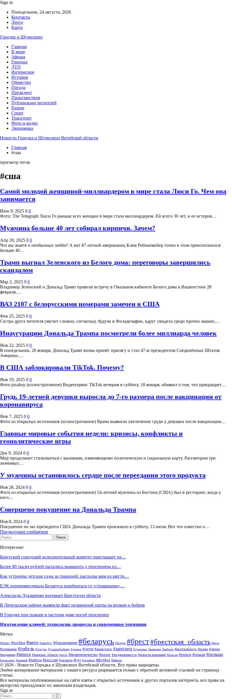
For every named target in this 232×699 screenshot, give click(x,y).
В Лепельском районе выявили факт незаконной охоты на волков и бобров (72, 605)
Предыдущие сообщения (24, 531)
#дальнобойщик (59, 649)
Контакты (20, 17)
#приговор (7, 660)
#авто (32, 642)
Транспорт (21, 118)
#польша (214, 654)
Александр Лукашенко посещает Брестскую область (50, 595)
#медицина (7, 655)
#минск (23, 654)
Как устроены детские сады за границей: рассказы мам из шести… (64, 576)
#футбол (103, 660)
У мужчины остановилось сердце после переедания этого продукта (103, 475)
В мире (18, 51)
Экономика (22, 128)
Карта (17, 27)
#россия (50, 659)
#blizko (5, 643)
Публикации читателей (34, 102)
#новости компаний (152, 655)
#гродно (41, 649)
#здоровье (140, 649)
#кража (203, 649)
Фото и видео (24, 123)
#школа (116, 660)
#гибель (26, 648)
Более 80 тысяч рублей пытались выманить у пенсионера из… (60, 566)
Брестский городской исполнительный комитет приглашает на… (63, 556)
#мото (63, 654)
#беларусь (96, 641)
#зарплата (122, 648)
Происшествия (25, 97)
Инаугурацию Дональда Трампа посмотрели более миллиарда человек (108, 333)
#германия (8, 649)
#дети (88, 648)
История (19, 77)
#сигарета (65, 660)
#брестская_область (180, 641)
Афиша (18, 56)
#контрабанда (186, 649)
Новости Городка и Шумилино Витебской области (49, 137)
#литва (214, 649)
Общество (21, 82)
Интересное (22, 72)
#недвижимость (124, 655)
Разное (17, 107)
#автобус (46, 643)
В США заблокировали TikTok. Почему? (62, 367)
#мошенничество (83, 655)
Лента (17, 22)
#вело (215, 643)
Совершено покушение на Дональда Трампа (68, 509)
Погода (18, 87)
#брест (138, 641)
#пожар (198, 655)
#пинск (185, 655)
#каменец (154, 649)
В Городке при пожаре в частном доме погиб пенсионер (54, 614)
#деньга (76, 649)
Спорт (17, 113)
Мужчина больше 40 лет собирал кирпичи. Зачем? (77, 228)
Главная (19, 46)
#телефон (88, 660)
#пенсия (172, 654)
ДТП (16, 67)
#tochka (18, 642)
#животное (103, 649)
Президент (21, 92)
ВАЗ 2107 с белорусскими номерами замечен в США (80, 304)
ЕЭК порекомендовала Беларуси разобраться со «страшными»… (62, 585)
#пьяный (21, 660)
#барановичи (65, 642)
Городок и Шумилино (21, 37)
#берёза (120, 643)
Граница (19, 62)
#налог (105, 654)
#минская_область (45, 655)
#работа (35, 660)
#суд (77, 660)
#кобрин (167, 649)
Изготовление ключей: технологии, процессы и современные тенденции (73, 624)
